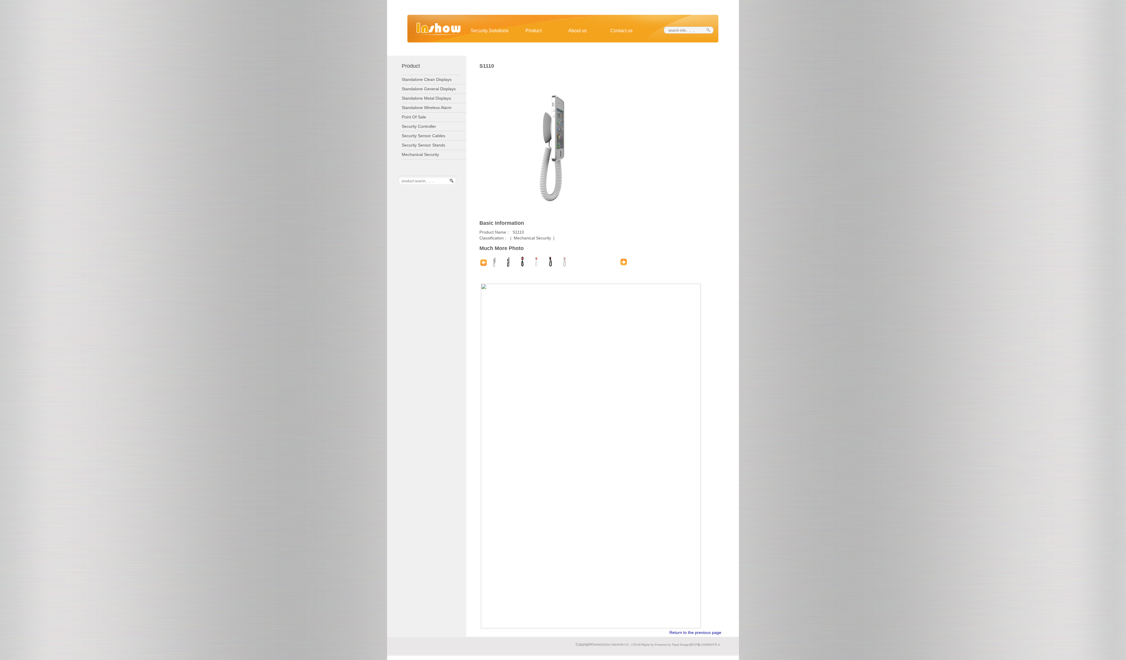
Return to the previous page (695, 632)
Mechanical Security (532, 238)
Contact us (621, 30)
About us (577, 30)
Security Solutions (489, 30)
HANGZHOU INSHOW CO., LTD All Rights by (624, 644)
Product (533, 30)
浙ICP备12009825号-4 (704, 644)
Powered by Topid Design (672, 644)
